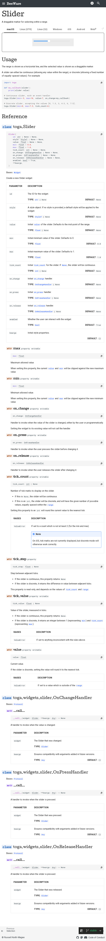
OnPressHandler (32, 155)
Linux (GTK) (26, 29)
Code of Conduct (96, 937)
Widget (17, 172)
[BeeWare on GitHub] (78, 937)
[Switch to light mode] (92, 3)
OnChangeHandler (33, 152)
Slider (35, 718)
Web (93, 29)
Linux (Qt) (42, 29)
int (28, 150)
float (23, 142)
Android (81, 29)
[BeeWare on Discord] (86, 937)
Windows (57, 29)
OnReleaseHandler (35, 158)
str (19, 137)
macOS (10, 29)
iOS (69, 29)
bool (25, 160)
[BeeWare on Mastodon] (82, 937)
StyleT (24, 139)
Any (53, 718)
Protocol (18, 704)
